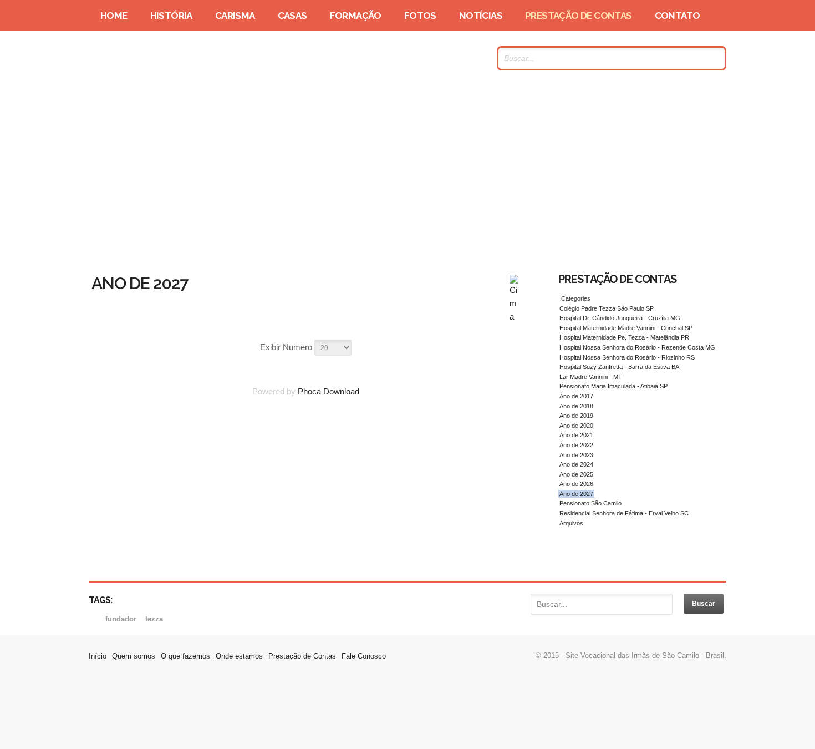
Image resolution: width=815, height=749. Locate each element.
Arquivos (571, 523)
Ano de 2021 (576, 435)
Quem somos (133, 656)
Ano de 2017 (576, 396)
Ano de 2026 (576, 483)
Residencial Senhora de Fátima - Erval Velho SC (624, 513)
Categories (574, 298)
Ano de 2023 (576, 455)
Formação (355, 15)
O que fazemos (185, 656)
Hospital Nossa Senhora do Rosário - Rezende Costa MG (637, 347)
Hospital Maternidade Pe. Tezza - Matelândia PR (624, 337)
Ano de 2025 (576, 474)
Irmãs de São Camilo (196, 58)
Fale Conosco (364, 656)
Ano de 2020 (576, 425)
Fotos (420, 15)
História (171, 15)
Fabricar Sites (407, 712)
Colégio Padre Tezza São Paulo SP (606, 308)
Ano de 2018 (576, 406)
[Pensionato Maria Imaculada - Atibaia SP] (514, 316)
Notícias (480, 15)
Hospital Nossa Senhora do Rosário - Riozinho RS (627, 357)
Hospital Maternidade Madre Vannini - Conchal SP (625, 328)
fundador (122, 619)
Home (114, 15)
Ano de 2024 (576, 464)
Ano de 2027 (576, 493)
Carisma (235, 15)
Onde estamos (239, 656)
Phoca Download (328, 391)
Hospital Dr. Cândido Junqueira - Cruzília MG (619, 318)
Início (97, 656)
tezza (154, 619)
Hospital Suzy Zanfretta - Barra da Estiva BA (619, 366)
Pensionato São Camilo (590, 503)
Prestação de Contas (578, 15)
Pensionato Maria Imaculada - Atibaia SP (613, 386)
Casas (292, 15)
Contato (677, 15)
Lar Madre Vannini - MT (590, 376)
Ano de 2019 (576, 415)
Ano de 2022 (576, 445)
